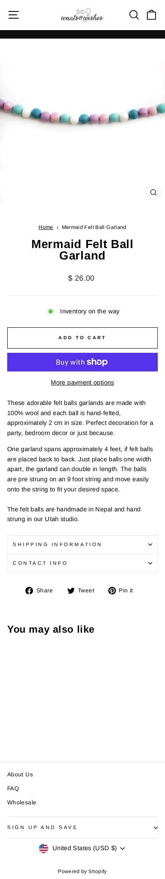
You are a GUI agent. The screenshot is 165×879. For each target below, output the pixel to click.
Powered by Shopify (82, 871)
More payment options (82, 382)
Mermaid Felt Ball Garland (94, 227)
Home (45, 227)
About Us (20, 774)
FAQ (13, 788)
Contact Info (40, 563)
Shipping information (58, 544)
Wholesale (21, 802)
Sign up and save (42, 827)
